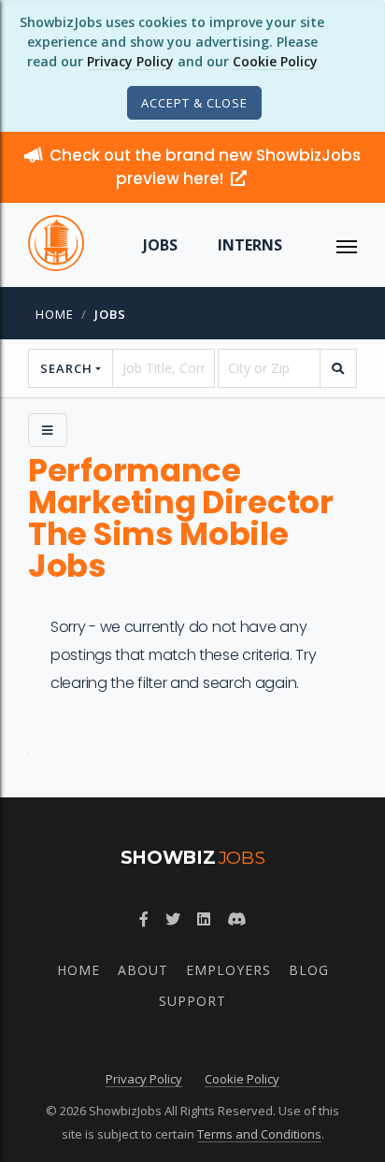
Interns (250, 245)
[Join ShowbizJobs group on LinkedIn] (203, 919)
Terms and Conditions (259, 1134)
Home (55, 314)
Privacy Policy (130, 61)
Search (66, 368)
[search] (338, 368)
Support (192, 1001)
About (143, 970)
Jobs (160, 245)
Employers (228, 970)
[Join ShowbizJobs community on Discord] (236, 919)
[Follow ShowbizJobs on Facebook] (144, 919)
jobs (110, 314)
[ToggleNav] (346, 245)
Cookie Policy (275, 61)
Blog (309, 970)
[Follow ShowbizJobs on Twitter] (172, 919)
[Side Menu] (47, 430)
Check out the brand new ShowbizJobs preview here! (205, 167)
